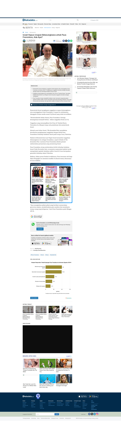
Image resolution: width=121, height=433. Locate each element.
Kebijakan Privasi (54, 418)
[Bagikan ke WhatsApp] (71, 41)
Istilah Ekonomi (51, 405)
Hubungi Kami (68, 418)
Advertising (33, 418)
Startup (41, 405)
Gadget (41, 406)
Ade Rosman (32, 40)
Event (92, 407)
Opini (75, 404)
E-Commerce (42, 402)
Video (76, 24)
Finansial (30, 24)
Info (80, 24)
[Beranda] (23, 32)
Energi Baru (59, 402)
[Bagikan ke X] (66, 40)
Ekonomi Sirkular (60, 404)
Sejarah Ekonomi (51, 402)
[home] (23, 24)
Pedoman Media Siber (45, 418)
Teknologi (42, 408)
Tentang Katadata (26, 418)
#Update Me (53, 254)
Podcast (84, 408)
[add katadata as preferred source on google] (51, 217)
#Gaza (46, 254)
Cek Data (67, 405)
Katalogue (85, 405)
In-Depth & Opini (65, 24)
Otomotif (72, 24)
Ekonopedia (40, 24)
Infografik (67, 402)
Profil (49, 404)
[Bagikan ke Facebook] (63, 40)
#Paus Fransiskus (35, 254)
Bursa (32, 405)
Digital (35, 24)
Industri (41, 27)
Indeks (92, 402)
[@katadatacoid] (97, 413)
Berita (26, 24)
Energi (53, 27)
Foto (84, 406)
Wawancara (76, 405)
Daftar (57, 414)
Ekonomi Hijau (47, 24)
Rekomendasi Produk (36, 164)
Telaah (75, 402)
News (84, 402)
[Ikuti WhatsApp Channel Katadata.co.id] (33, 224)
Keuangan (33, 404)
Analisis (67, 404)
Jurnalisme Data (56, 24)
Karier (38, 418)
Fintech (41, 404)
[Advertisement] (86, 134)
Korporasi (33, 406)
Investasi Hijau (60, 405)
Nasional (37, 27)
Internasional (47, 27)
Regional (84, 24)
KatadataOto (94, 409)
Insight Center (94, 405)
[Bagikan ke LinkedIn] (69, 40)
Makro (32, 402)
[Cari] (77, 20)
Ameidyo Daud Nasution (39, 250)
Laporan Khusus (77, 406)
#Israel (42, 254)
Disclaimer (62, 418)
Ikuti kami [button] (40, 229)
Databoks (93, 406)
